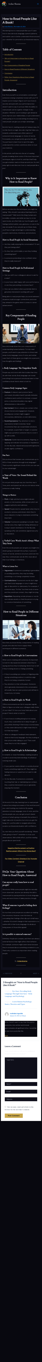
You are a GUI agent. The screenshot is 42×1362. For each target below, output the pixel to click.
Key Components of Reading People (17, 65)
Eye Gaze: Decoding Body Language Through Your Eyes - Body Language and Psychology (18, 993)
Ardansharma (22, 961)
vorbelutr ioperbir (16, 1013)
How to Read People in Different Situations (19, 69)
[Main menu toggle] (38, 4)
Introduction (8, 54)
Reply (6, 1036)
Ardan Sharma (14, 4)
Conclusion (8, 73)
